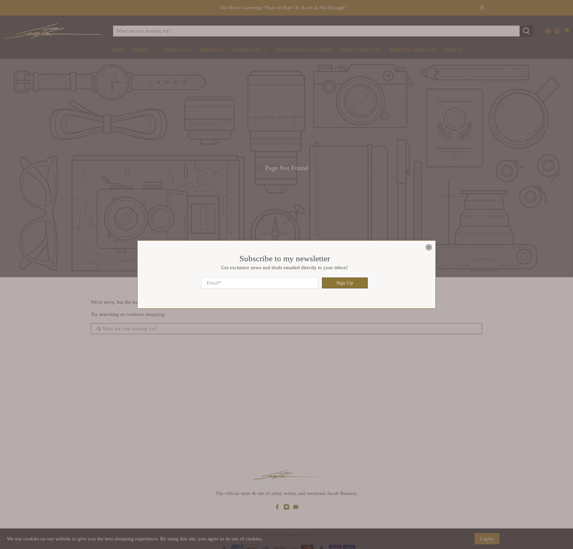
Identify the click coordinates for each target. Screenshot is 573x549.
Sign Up (344, 282)
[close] (428, 247)
